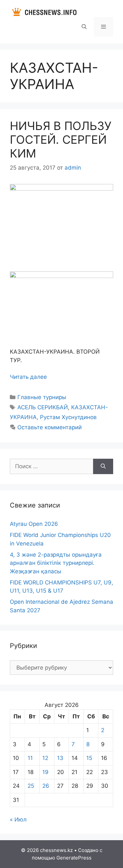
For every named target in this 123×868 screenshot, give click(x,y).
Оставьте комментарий (49, 427)
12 (45, 758)
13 (60, 758)
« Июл (18, 819)
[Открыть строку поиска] (83, 27)
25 (31, 786)
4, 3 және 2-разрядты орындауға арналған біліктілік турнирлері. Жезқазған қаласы (56, 563)
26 (45, 786)
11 (30, 758)
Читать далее (28, 377)
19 (45, 772)
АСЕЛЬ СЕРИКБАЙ (42, 407)
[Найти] (103, 466)
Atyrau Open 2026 (34, 524)
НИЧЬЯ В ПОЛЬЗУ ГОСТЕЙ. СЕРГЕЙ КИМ (61, 139)
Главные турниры (41, 397)
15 (89, 758)
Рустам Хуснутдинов (68, 417)
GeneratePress (74, 858)
